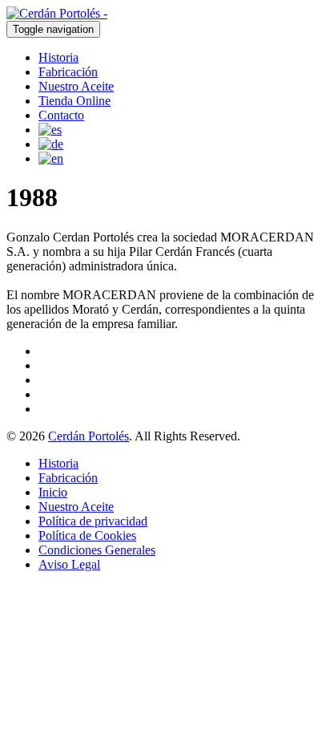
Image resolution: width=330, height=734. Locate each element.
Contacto (61, 115)
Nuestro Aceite (76, 86)
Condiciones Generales (96, 550)
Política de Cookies (87, 535)
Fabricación (68, 72)
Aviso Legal (69, 564)
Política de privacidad (92, 521)
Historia (58, 57)
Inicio (52, 492)
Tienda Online (74, 100)
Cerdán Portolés (88, 436)
